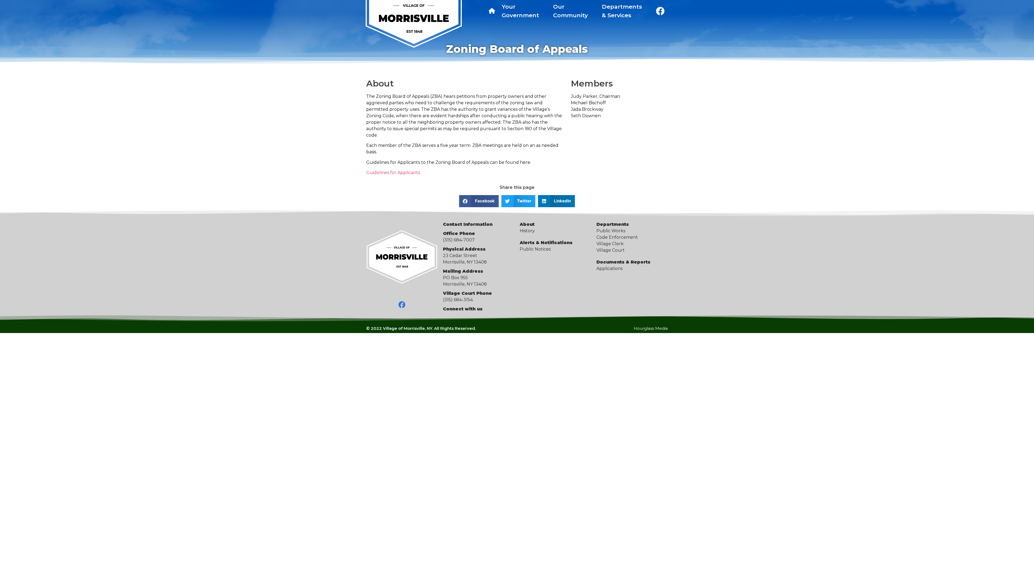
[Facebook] (402, 304)
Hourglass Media (651, 328)
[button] (479, 201)
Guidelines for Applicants (393, 172)
